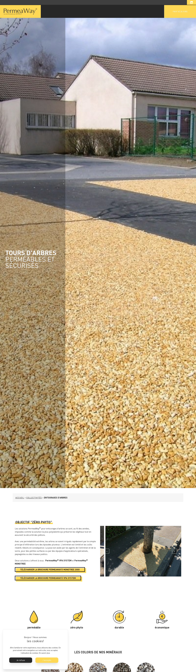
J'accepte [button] (46, 660)
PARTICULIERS (180, 11)
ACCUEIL (19, 497)
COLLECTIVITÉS (34, 497)
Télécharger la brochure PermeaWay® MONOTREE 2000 (50, 569)
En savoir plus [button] (44, 653)
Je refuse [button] (20, 660)
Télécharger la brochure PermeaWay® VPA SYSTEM (48, 578)
